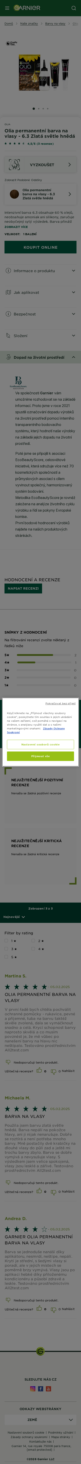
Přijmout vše (40, 756)
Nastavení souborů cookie (40, 744)
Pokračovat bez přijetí (60, 703)
